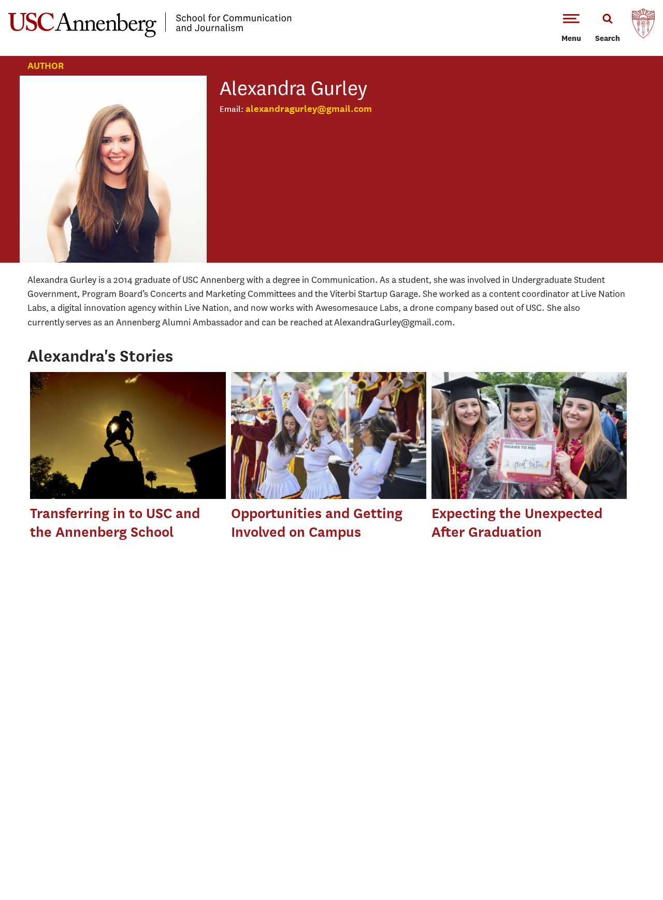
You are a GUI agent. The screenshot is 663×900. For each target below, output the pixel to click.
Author (45, 65)
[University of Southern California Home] (643, 26)
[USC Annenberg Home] (150, 35)
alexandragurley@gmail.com (309, 108)
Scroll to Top (618, 855)
